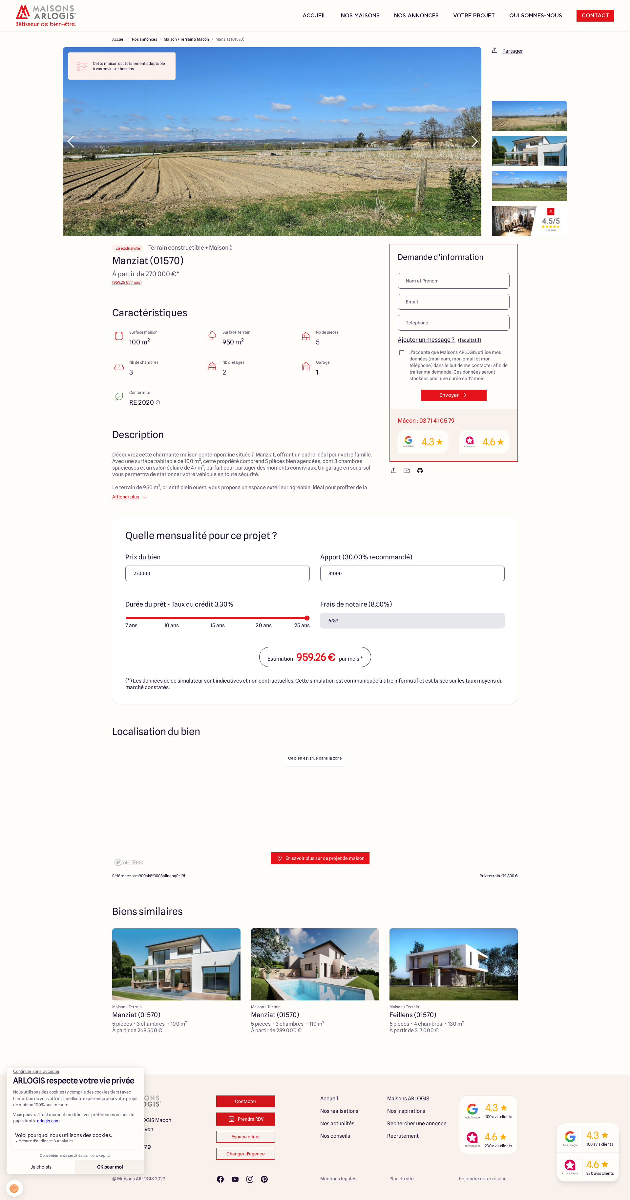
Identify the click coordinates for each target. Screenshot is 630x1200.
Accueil (314, 15)
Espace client (245, 1136)
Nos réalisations (339, 1111)
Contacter (245, 1101)
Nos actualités (337, 1123)
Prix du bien (143, 557)
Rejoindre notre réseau (483, 1178)
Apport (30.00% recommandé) (366, 557)
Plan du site (401, 1178)
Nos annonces (144, 39)
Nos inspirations (406, 1111)
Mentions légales (338, 1178)
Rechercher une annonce (417, 1123)
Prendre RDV (251, 1119)
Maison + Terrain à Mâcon (186, 39)
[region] (315, 808)
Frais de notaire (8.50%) (356, 604)
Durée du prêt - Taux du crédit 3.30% (179, 604)
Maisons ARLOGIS (408, 1098)
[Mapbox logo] (128, 862)
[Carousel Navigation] (272, 141)
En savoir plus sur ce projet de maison (325, 858)
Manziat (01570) (230, 39)
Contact (595, 15)
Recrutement (403, 1136)
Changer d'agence (245, 1153)
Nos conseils (335, 1136)
